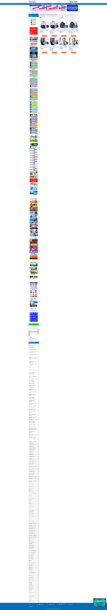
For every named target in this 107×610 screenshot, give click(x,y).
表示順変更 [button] (61, 17)
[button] (74, 4)
